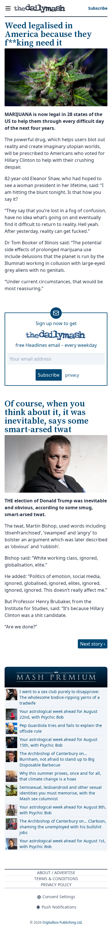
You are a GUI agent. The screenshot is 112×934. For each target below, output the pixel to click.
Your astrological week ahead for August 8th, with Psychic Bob (63, 809)
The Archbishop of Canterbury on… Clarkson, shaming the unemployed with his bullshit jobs (63, 826)
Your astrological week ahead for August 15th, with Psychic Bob (58, 742)
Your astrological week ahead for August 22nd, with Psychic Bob (58, 714)
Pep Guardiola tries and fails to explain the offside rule (61, 728)
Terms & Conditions (56, 878)
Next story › (92, 644)
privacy (72, 375)
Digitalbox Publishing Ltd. (62, 922)
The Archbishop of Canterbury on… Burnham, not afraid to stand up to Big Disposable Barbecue (57, 759)
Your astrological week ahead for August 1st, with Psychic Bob (62, 843)
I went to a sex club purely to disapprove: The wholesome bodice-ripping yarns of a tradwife (60, 697)
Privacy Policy (56, 884)
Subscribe (48, 375)
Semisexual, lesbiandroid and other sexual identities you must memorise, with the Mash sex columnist (61, 792)
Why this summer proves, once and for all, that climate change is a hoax (60, 776)
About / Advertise (56, 872)
